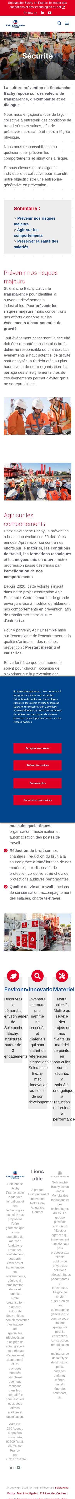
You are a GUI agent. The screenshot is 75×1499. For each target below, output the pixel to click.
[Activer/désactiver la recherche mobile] (59, 23)
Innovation (37, 1198)
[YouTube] (18, 1467)
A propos (37, 1189)
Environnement (38, 1194)
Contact (37, 1212)
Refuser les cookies (38, 765)
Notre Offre (37, 1203)
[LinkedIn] (11, 1467)
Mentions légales (27, 1493)
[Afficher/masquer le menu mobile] (67, 23)
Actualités (37, 1207)
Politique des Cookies (53, 1493)
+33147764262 (16, 1459)
